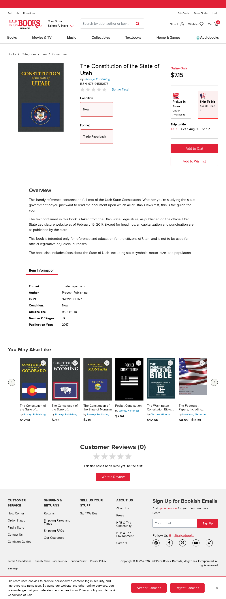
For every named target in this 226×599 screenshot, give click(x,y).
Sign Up (208, 523)
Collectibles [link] (101, 37)
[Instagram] (156, 542)
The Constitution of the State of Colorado (33, 408)
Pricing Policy (79, 561)
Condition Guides (19, 542)
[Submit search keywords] (139, 24)
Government (60, 54)
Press (120, 515)
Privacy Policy (98, 561)
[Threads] (182, 542)
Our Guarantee (54, 538)
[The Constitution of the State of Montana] (97, 379)
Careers (121, 543)
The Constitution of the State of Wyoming (65, 408)
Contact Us (15, 535)
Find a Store (16, 527)
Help (215, 13)
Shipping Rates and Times (57, 522)
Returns (49, 513)
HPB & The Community (124, 524)
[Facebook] (169, 542)
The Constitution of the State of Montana (97, 407)
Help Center (16, 513)
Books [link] (12, 37)
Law (44, 54)
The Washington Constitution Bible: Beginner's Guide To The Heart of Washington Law (161, 408)
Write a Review (113, 477)
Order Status (16, 520)
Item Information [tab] (42, 270)
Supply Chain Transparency (51, 561)
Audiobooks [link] (209, 37)
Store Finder (201, 13)
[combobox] (112, 23)
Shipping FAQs (54, 531)
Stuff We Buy (89, 513)
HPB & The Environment (125, 534)
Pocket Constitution (128, 406)
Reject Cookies (187, 588)
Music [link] (71, 37)
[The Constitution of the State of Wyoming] (66, 379)
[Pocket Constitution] (129, 379)
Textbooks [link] (133, 37)
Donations (29, 13)
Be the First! (120, 89)
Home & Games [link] (168, 37)
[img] (93, 89)
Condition (86, 98)
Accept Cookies (149, 588)
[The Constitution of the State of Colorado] (34, 379)
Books (12, 54)
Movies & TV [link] (42, 37)
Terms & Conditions (19, 561)
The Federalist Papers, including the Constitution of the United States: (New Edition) (191, 408)
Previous (11, 382)
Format (85, 125)
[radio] (181, 105)
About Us (122, 508)
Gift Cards (183, 13)
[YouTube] (196, 542)
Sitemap (13, 568)
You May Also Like (29, 350)
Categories (29, 54)
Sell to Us (13, 13)
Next (214, 382)
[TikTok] (209, 542)
